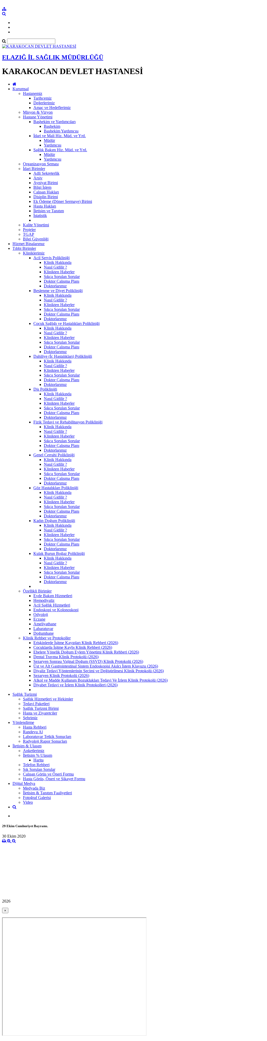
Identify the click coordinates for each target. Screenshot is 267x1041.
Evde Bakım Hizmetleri (52, 596)
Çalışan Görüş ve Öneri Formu (48, 774)
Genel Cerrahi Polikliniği (54, 455)
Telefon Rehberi (36, 764)
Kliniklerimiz (34, 253)
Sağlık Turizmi (25, 694)
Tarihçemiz (42, 98)
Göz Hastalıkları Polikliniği (55, 488)
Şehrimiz (30, 718)
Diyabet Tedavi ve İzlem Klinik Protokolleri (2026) (75, 685)
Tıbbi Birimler (24, 248)
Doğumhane (43, 633)
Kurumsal (21, 89)
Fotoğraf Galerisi (37, 797)
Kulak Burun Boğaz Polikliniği (59, 553)
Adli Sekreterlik (46, 173)
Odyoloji (40, 614)
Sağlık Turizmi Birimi (41, 708)
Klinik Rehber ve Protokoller (47, 638)
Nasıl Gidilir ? (55, 267)
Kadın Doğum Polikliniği (54, 520)
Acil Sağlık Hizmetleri (51, 605)
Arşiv (38, 178)
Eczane (39, 619)
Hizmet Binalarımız (29, 243)
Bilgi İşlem (42, 187)
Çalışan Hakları (46, 192)
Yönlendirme (23, 722)
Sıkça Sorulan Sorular (62, 276)
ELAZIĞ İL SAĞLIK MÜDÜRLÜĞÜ (52, 57)
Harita (38, 760)
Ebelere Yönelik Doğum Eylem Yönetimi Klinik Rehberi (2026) (86, 652)
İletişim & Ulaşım (27, 746)
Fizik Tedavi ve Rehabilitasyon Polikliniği (67, 422)
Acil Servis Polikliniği (51, 258)
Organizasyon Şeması (41, 164)
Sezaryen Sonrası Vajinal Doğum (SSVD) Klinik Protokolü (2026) (88, 661)
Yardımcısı (52, 145)
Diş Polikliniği (45, 389)
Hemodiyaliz (43, 600)
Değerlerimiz (44, 103)
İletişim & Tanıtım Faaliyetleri (47, 793)
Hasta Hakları (44, 206)
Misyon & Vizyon (38, 112)
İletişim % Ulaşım (37, 755)
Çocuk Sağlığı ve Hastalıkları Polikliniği (66, 323)
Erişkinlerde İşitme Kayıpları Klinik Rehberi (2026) (75, 642)
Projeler (29, 229)
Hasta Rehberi (34, 727)
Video (28, 802)
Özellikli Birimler (37, 591)
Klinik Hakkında (57, 262)
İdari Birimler (34, 168)
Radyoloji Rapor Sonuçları (45, 741)
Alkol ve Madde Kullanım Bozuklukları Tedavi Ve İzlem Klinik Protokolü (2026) (100, 680)
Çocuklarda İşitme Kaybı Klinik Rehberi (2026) (72, 647)
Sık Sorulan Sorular (39, 769)
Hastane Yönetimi (37, 117)
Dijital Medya (24, 783)
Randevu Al (33, 732)
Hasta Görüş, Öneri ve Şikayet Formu (54, 779)
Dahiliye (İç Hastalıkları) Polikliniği (62, 356)
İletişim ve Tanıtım (48, 211)
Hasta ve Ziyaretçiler (40, 713)
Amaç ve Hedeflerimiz (52, 107)
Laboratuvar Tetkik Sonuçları (47, 736)
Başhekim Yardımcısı (61, 131)
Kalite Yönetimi (36, 225)
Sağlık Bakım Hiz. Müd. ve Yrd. (60, 150)
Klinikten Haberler (59, 272)
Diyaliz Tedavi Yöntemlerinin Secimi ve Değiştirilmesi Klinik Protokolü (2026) (98, 671)
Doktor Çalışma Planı (61, 281)
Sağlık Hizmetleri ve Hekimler (48, 699)
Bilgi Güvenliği (35, 239)
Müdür (49, 140)
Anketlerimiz (33, 750)
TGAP (28, 234)
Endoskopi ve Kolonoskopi (55, 610)
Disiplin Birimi (45, 197)
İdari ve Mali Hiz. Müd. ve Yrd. (59, 136)
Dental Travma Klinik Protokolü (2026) (66, 657)
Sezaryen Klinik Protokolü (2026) (61, 675)
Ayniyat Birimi (45, 182)
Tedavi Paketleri (36, 703)
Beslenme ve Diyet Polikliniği (58, 290)
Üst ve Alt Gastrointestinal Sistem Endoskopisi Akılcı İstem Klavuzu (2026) (95, 666)
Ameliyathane (44, 624)
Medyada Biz (34, 788)
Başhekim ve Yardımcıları (54, 121)
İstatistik (40, 215)
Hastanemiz (32, 93)
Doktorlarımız (55, 286)
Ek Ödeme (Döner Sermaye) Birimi (62, 201)
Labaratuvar (43, 628)
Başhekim (52, 126)
